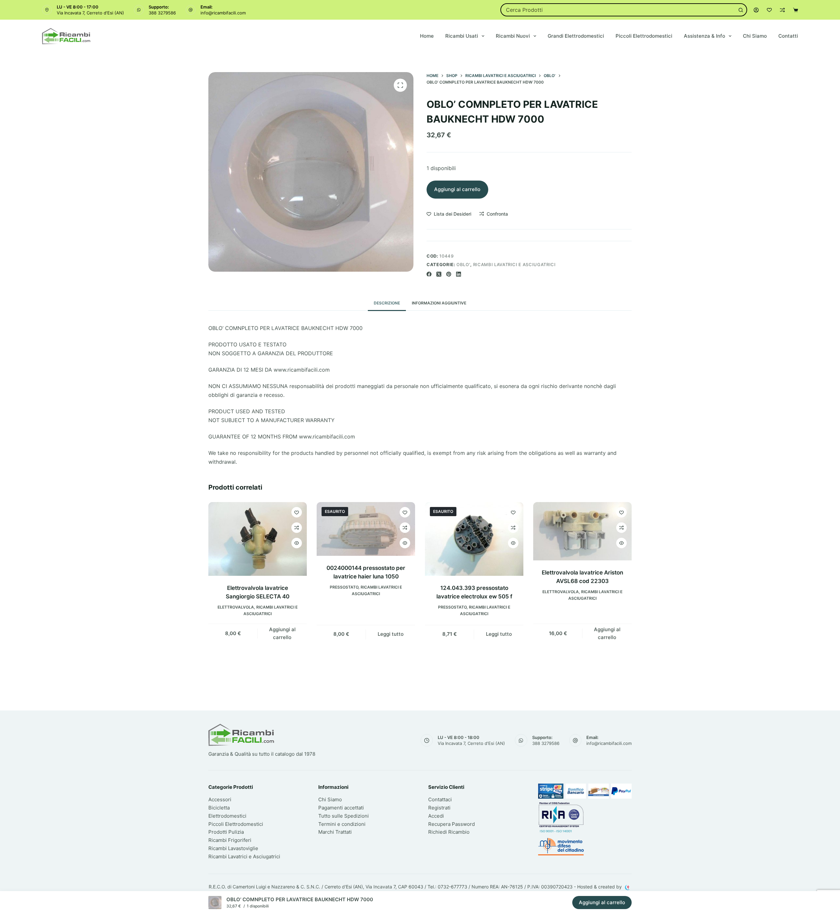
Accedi (436, 816)
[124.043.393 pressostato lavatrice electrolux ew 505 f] (474, 539)
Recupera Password (451, 824)
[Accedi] (756, 10)
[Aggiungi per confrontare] (296, 527)
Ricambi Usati (461, 36)
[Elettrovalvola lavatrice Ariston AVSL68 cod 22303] (582, 531)
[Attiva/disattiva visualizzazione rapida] (296, 543)
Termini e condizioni (342, 824)
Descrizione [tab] (387, 303)
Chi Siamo (755, 36)
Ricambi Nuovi (513, 36)
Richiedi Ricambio (449, 832)
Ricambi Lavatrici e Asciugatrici (514, 264)
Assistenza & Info (704, 36)
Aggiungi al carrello (457, 189)
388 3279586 (162, 12)
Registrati (439, 808)
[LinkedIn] (458, 274)
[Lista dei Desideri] (769, 10)
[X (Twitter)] (438, 274)
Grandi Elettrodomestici (576, 36)
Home (427, 36)
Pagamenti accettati (341, 808)
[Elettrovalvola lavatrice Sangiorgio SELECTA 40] (257, 539)
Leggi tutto (391, 634)
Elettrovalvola (236, 607)
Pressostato (344, 587)
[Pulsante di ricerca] (740, 10)
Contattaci (440, 799)
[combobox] (618, 9)
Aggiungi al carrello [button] (282, 633)
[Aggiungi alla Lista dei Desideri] (296, 512)
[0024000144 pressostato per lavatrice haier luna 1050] (366, 529)
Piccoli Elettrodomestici (644, 36)
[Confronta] (782, 10)
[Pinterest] (448, 274)
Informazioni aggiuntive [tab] (439, 303)
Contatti (788, 36)
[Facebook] (429, 274)
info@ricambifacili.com (223, 12)
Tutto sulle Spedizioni (343, 816)
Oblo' (463, 264)
